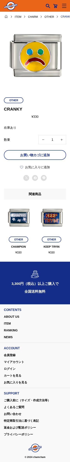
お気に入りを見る (15, 382)
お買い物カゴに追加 (35, 155)
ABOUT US (11, 316)
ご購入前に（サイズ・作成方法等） (27, 400)
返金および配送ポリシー (20, 427)
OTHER (13, 100)
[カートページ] (55, 6)
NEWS (8, 337)
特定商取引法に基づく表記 (21, 420)
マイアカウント (14, 361)
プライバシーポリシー (18, 434)
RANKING (11, 330)
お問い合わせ (12, 413)
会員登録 (10, 355)
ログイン (10, 368)
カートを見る (12, 375)
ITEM (7, 323)
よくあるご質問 (14, 407)
